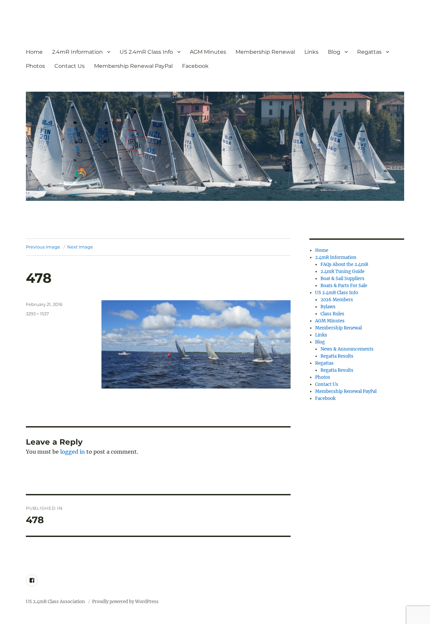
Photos (35, 66)
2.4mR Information (77, 52)
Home (34, 52)
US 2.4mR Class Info (146, 52)
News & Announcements (347, 349)
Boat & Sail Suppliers (342, 278)
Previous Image (43, 247)
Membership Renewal (265, 52)
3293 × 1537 (37, 313)
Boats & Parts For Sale (343, 285)
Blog (334, 52)
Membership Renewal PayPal (133, 66)
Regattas (369, 52)
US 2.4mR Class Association (56, 601)
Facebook (195, 66)
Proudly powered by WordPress (125, 601)
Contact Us (69, 66)
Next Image (80, 247)
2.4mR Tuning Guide (342, 271)
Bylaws (328, 307)
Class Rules (332, 314)
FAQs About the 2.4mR (344, 264)
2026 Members (336, 300)
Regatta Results (336, 356)
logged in (72, 451)
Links (311, 52)
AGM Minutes (208, 52)
